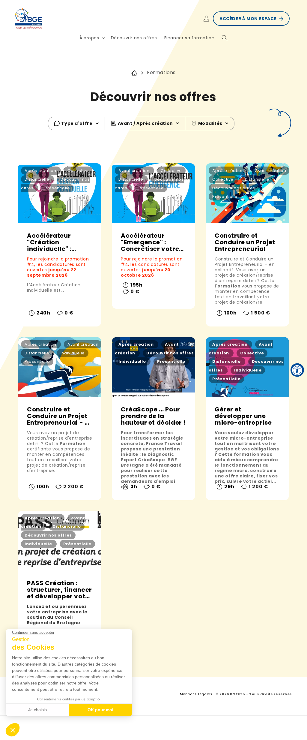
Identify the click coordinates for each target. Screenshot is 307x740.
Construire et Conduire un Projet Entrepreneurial (245, 242)
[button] (91, 38)
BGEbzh (238, 694)
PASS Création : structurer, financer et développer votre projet (59, 590)
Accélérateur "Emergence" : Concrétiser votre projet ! (150, 242)
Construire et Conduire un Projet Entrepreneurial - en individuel (59, 416)
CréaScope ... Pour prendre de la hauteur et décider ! (153, 416)
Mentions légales (196, 694)
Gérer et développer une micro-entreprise (243, 416)
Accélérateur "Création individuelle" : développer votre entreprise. (55, 242)
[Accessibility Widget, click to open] (297, 370)
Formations (161, 72)
